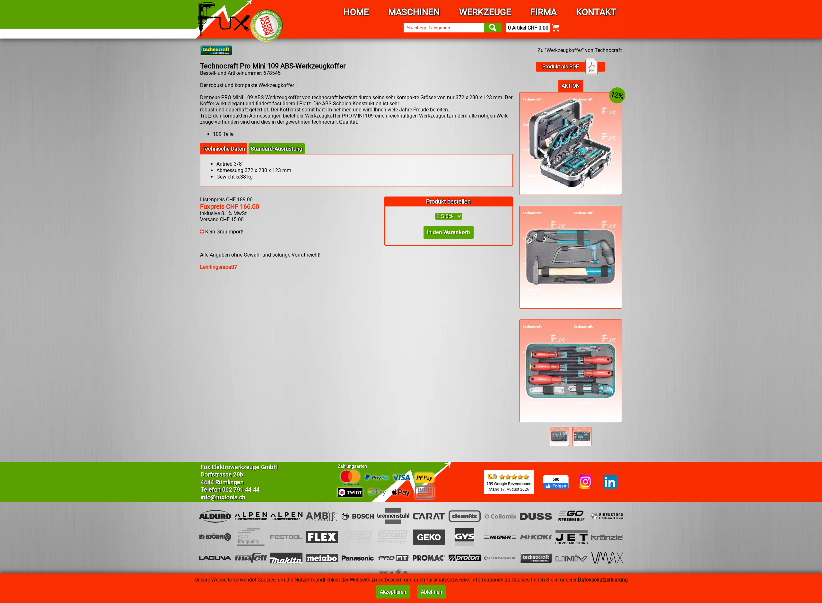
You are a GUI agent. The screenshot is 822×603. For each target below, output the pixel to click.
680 (556, 479)
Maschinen (414, 12)
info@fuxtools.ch (223, 497)
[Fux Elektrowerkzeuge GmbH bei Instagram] (585, 482)
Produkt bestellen (448, 201)
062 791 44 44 (241, 489)
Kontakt (596, 12)
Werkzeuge (485, 12)
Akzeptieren (393, 592)
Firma (543, 12)
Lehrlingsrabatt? (218, 267)
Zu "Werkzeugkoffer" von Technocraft (580, 50)
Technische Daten (223, 148)
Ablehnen (431, 592)
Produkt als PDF (560, 67)
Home (356, 12)
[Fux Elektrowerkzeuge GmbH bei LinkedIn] (610, 482)
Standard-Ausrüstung (276, 148)
